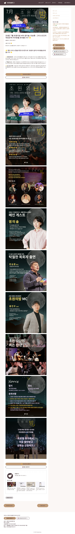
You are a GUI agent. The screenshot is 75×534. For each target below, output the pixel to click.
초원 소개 (40, 2)
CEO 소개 (55, 13)
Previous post (9, 505)
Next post (43, 505)
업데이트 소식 (23, 486)
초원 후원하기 (67, 2)
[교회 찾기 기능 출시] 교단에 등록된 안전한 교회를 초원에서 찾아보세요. (30, 489)
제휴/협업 (60, 2)
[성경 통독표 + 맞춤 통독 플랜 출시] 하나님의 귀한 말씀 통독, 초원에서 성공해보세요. (21, 490)
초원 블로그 (10, 3)
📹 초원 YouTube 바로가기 (60, 51)
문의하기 (54, 2)
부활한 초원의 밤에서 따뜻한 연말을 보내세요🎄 (11, 489)
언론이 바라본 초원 (42, 486)
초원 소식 (47, 2)
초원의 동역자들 (56, 15)
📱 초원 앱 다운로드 (59, 48)
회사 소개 (55, 10)
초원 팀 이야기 (9, 497)
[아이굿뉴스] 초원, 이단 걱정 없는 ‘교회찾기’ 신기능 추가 (40, 489)
